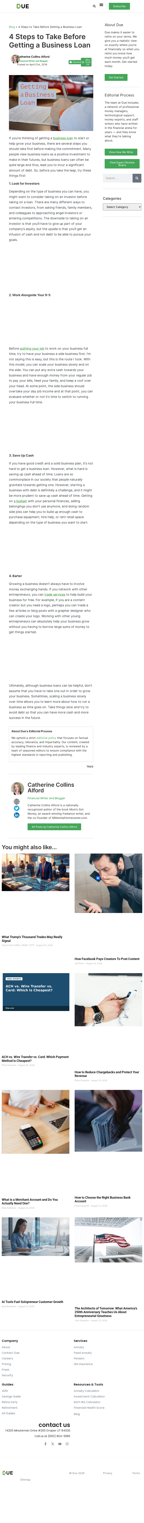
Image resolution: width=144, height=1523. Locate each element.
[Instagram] (67, 1444)
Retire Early (10, 1402)
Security (7, 1375)
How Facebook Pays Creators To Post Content (107, 959)
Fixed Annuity (83, 1353)
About (6, 1347)
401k (5, 1391)
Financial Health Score (89, 1408)
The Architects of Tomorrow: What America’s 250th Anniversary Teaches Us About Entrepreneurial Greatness (106, 1312)
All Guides (8, 1413)
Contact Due (10, 1353)
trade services (54, 594)
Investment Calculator (89, 1396)
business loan (63, 138)
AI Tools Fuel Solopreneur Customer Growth (32, 1302)
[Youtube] (60, 1444)
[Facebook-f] (45, 1444)
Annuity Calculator (86, 1391)
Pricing (6, 1364)
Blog (12, 27)
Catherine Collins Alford (51, 787)
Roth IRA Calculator (87, 1402)
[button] (94, 6)
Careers (7, 1358)
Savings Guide (11, 1396)
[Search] (137, 178)
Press (5, 1370)
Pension (79, 1358)
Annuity (79, 1347)
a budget (20, 501)
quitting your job (32, 348)
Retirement (10, 1408)
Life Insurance (83, 1364)
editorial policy (46, 738)
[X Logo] (53, 1444)
